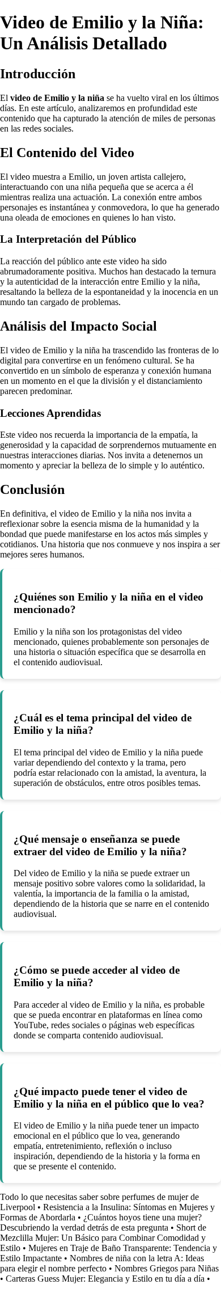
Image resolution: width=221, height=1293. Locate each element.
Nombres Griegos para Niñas (166, 1268)
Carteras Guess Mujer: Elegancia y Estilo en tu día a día (105, 1278)
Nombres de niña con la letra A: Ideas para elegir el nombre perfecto (102, 1263)
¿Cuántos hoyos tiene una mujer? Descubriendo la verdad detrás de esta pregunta (101, 1222)
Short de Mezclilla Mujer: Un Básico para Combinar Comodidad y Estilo (103, 1238)
